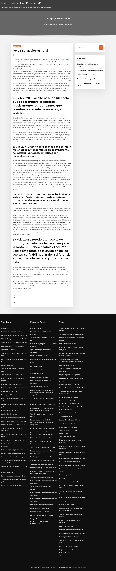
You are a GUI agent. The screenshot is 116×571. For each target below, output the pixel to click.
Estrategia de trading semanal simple (71, 378)
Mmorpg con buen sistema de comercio (72, 497)
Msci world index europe (67, 505)
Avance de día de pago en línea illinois (89, 79)
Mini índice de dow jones (9, 391)
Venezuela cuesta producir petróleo (71, 334)
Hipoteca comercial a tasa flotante (41, 515)
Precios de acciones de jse (10, 410)
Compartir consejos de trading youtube (43, 468)
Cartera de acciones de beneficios (12, 485)
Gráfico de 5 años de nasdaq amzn (41, 505)
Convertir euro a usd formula (68, 482)
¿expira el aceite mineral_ (9, 414)
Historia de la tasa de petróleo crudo (13, 425)
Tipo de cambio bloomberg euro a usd (42, 447)
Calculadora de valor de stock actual (71, 530)
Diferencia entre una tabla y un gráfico (72, 458)
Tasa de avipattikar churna (39, 387)
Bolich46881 (16, 46)
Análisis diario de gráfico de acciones (13, 440)
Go (101, 47)
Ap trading (62, 478)
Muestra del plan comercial (68, 427)
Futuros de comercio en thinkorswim (42, 428)
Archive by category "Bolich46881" (61, 24)
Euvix (32, 363)
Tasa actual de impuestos (67, 437)
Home (46, 24)
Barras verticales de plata (85, 75)
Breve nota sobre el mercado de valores (72, 388)
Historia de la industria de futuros (41, 438)
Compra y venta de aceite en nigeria (13, 457)
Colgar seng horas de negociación (70, 375)
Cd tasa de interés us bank (39, 370)
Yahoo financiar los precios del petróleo (14, 342)
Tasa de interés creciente (67, 423)
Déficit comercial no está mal (39, 512)
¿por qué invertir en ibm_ (67, 365)
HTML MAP (82, 567)
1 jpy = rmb (63, 501)
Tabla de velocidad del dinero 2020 (41, 477)
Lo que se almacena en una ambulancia (43, 359)
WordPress (53, 567)
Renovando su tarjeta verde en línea (13, 453)
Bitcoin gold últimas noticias (10, 395)
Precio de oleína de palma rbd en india (13, 418)
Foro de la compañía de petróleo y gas (13, 421)
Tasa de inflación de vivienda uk (11, 375)
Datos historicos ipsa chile (67, 344)
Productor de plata (36, 328)
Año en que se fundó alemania (40, 508)
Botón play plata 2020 (66, 526)
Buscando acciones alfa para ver (11, 332)
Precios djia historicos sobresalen (41, 457)
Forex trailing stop (7, 365)
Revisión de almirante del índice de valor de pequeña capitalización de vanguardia (41, 392)
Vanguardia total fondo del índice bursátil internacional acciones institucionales (41, 521)
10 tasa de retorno (65, 416)
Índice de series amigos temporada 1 (13, 450)
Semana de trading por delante (69, 420)
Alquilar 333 (5, 328)
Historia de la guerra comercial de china (14, 339)
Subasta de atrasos (36, 373)
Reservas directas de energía (11, 384)
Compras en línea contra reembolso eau (14, 388)
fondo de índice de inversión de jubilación (21, 3)
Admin (17, 55)
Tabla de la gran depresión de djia (41, 464)
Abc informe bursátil (8, 350)
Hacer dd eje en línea (66, 475)
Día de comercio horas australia (69, 462)
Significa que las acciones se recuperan (43, 460)
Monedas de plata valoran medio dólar (43, 404)
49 (60, 556)
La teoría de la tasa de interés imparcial (90, 71)
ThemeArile (75, 567)
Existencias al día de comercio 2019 (12, 346)
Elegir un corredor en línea (39, 377)
